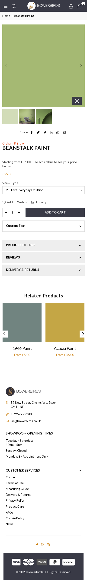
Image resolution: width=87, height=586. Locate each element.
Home (6, 15)
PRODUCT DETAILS (20, 245)
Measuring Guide (17, 489)
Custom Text (16, 226)
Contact (11, 477)
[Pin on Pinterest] (45, 132)
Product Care (15, 506)
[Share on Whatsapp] (58, 132)
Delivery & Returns (18, 494)
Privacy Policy (15, 500)
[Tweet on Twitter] (38, 132)
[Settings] (71, 5)
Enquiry (40, 202)
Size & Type (10, 183)
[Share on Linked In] (51, 132)
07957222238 (21, 414)
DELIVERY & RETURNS (22, 270)
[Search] (14, 5)
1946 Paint (22, 348)
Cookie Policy (15, 518)
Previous (5, 65)
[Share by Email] (64, 132)
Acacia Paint (65, 348)
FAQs (9, 512)
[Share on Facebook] (32, 132)
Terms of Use (15, 483)
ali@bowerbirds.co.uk (26, 421)
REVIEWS (13, 257)
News (9, 524)
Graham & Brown (14, 143)
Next (81, 65)
